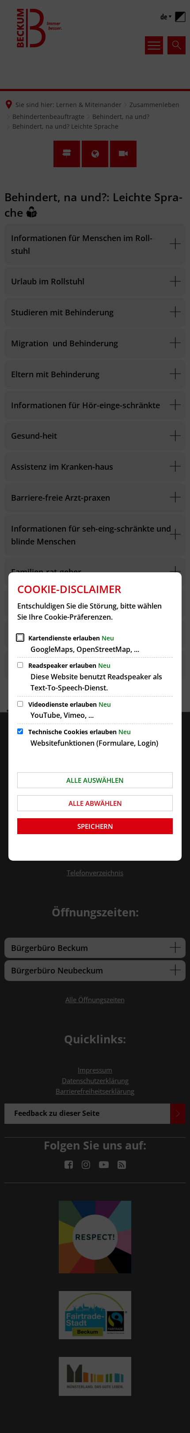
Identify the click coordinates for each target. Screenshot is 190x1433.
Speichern (95, 826)
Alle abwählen (95, 803)
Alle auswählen (95, 780)
